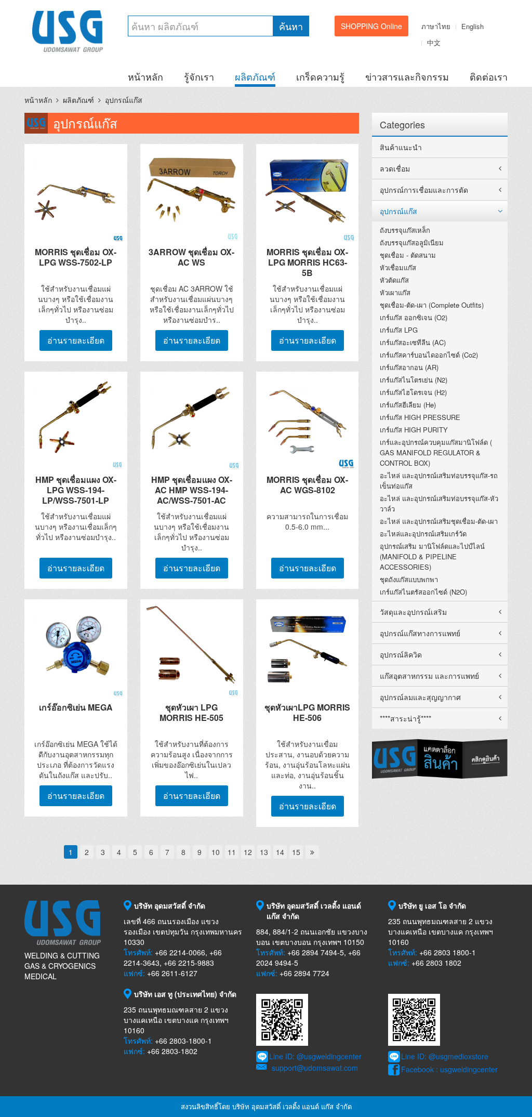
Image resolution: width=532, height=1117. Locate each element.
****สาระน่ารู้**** (405, 718)
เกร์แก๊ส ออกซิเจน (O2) (413, 317)
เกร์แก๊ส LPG (399, 330)
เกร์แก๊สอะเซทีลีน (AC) (413, 342)
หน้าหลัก (145, 76)
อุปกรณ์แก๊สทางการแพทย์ (420, 633)
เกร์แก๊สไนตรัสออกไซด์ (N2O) (423, 592)
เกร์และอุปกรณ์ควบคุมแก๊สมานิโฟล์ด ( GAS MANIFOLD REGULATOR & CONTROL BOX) (436, 452)
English (472, 26)
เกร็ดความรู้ (320, 76)
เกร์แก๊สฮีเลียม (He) (408, 405)
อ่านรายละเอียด (75, 340)
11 (232, 852)
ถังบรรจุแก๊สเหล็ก (405, 230)
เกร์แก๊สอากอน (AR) (409, 367)
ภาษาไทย (435, 26)
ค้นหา (291, 26)
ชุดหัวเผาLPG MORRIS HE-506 (307, 712)
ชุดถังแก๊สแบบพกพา (409, 579)
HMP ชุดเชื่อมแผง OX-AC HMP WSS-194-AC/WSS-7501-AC (191, 490)
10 (215, 852)
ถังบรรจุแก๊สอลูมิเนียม (412, 242)
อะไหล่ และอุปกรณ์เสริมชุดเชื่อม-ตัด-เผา (439, 521)
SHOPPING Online (371, 26)
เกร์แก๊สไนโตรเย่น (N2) (413, 380)
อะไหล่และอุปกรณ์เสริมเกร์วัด (423, 533)
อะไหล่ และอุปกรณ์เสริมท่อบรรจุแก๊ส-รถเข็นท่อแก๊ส (439, 480)
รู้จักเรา (199, 76)
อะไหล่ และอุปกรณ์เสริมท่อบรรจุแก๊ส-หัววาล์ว (439, 503)
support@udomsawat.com (315, 1067)
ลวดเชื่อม (395, 168)
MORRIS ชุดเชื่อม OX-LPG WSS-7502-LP (75, 257)
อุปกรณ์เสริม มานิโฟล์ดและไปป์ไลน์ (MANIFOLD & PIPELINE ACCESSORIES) (432, 556)
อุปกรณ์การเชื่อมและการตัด (424, 190)
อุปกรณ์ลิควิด (401, 654)
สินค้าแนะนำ (401, 147)
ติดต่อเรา (489, 76)
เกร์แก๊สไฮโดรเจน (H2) (413, 392)
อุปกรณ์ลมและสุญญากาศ (420, 697)
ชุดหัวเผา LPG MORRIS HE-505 (191, 712)
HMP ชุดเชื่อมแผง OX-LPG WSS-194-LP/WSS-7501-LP (75, 490)
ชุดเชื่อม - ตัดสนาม (408, 255)
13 (264, 852)
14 (280, 852)
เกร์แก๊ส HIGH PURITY (414, 430)
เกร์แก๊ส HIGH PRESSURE (420, 417)
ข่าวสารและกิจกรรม (407, 76)
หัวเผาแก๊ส (395, 292)
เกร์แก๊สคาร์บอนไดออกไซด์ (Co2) (429, 355)
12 (248, 852)
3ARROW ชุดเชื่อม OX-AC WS (191, 257)
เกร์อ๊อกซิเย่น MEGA (76, 707)
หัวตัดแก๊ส (394, 280)
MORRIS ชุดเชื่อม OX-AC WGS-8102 (307, 485)
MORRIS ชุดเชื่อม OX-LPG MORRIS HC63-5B (307, 262)
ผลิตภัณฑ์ (255, 76)
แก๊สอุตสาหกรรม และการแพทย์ (429, 676)
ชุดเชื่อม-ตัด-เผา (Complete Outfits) (432, 305)
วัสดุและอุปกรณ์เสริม (413, 612)
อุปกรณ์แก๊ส (123, 100)
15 (296, 852)
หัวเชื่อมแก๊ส (398, 267)
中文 (434, 42)
